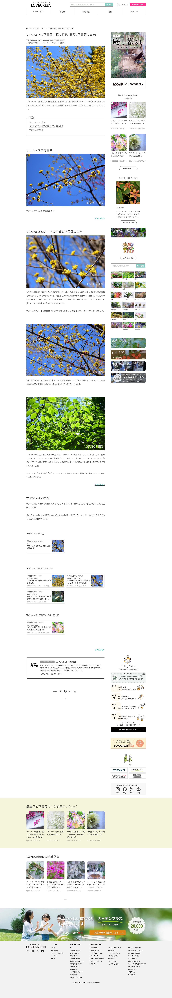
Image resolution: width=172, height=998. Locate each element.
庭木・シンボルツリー (77, 961)
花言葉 (62, 12)
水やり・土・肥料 (114, 964)
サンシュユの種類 (36, 129)
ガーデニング (75, 953)
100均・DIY (112, 950)
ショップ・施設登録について (137, 964)
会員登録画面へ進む (128, 729)
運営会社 (132, 975)
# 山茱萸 (53, 43)
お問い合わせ (133, 969)
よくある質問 (133, 958)
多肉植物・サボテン (77, 972)
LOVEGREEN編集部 (58, 40)
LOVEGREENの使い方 (136, 950)
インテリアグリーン (114, 953)
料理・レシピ (75, 966)
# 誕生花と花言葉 (32, 43)
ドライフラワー (94, 956)
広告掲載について (134, 961)
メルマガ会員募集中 (135, 953)
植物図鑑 (86, 12)
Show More (127, 168)
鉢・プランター (113, 961)
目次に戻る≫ (100, 218)
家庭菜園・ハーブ (76, 964)
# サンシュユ (44, 43)
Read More (126, 222)
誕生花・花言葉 (76, 950)
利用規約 (132, 972)
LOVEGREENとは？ (135, 948)
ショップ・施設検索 (57, 953)
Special (133, 12)
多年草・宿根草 (76, 958)
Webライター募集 (134, 966)
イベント (54, 956)
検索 (110, 4)
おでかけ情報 (94, 948)
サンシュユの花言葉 (37, 122)
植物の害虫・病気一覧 (97, 958)
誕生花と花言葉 (34, 28)
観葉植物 (74, 969)
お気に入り (34, 49)
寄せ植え (74, 956)
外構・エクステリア (76, 977)
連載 (110, 12)
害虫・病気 (74, 975)
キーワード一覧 (134, 956)
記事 (53, 948)
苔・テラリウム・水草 (115, 948)
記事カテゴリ (37, 12)
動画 (53, 958)
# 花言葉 (61, 43)
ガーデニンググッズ (96, 953)
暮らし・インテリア (95, 950)
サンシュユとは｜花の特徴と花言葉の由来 (46, 126)
